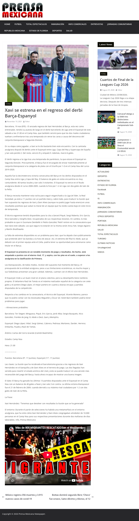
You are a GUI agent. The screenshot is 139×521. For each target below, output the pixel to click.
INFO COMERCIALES (77, 24)
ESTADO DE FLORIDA (38, 30)
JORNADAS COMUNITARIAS (119, 24)
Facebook (102, 189)
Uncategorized (104, 247)
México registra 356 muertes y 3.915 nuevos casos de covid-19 (24, 496)
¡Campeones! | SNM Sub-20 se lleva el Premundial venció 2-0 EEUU (126, 145)
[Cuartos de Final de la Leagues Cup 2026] (117, 59)
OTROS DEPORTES (106, 216)
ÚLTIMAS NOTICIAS (106, 243)
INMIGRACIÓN (57, 24)
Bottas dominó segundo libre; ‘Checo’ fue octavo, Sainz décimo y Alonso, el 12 (69, 496)
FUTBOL (18, 24)
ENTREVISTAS (97, 24)
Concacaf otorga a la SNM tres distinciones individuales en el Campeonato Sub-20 (125, 121)
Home (7, 24)
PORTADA (102, 220)
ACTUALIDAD (103, 171)
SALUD (69, 30)
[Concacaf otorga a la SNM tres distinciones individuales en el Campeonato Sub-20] (106, 123)
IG (98, 198)
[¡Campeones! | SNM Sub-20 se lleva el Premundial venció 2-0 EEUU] (106, 147)
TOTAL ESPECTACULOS (36, 24)
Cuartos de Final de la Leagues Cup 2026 (116, 82)
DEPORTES (57, 30)
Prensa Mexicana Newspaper (32, 514)
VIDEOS (101, 252)
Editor (27, 121)
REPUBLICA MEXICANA (14, 30)
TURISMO (102, 238)
